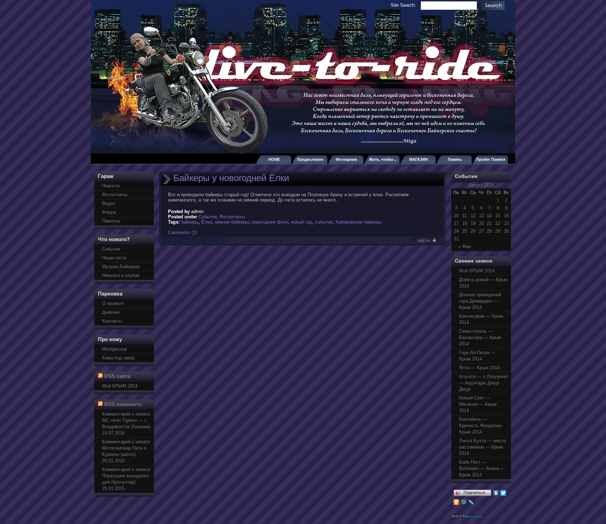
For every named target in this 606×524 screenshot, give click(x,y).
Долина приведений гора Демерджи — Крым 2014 (480, 301)
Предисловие (310, 159)
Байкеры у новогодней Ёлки (231, 178)
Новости (111, 185)
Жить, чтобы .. (382, 159)
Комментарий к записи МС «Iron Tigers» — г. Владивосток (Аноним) (126, 420)
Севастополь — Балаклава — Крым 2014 (480, 337)
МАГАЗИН (418, 159)
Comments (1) (182, 232)
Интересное (114, 349)
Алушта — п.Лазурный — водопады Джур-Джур (483, 383)
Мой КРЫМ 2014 (119, 386)
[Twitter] (503, 493)
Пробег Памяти (490, 159)
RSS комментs (122, 404)
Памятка (111, 221)
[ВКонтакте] (496, 493)
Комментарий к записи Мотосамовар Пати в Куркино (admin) (126, 448)
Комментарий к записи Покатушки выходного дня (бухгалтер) (126, 476)
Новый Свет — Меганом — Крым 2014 (478, 404)
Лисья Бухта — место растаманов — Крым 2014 (482, 447)
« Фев (464, 246)
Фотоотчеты (114, 194)
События (111, 249)
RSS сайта (117, 376)
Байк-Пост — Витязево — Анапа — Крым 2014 (482, 468)
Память (455, 159)
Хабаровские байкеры (358, 222)
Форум (109, 212)
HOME (274, 159)
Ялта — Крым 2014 (479, 367)
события (323, 222)
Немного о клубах (121, 275)
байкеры (189, 222)
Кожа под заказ (118, 357)
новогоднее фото (269, 222)
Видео (108, 203)
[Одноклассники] (456, 502)
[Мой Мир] (463, 502)
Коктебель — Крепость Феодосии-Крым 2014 (481, 426)
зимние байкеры (232, 222)
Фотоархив (346, 159)
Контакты (112, 321)
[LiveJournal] (471, 502)
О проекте (112, 303)
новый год (301, 222)
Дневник (111, 312)
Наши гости (114, 257)
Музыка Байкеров (121, 266)
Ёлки (206, 222)
